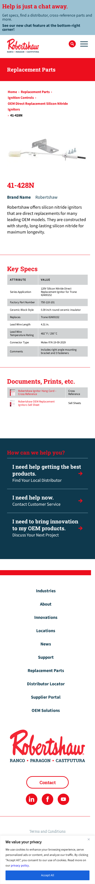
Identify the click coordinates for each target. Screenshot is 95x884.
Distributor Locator (46, 684)
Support (46, 657)
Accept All (47, 875)
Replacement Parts (46, 671)
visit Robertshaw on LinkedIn (31, 799)
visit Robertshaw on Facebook (47, 799)
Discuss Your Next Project (45, 528)
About (45, 604)
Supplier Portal (46, 697)
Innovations (45, 617)
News (45, 644)
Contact (48, 782)
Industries (46, 591)
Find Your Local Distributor (46, 473)
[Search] (72, 43)
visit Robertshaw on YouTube (63, 799)
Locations (45, 631)
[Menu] (82, 44)
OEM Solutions (46, 710)
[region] (47, 859)
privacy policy (20, 865)
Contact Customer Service (36, 500)
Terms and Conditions (47, 831)
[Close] (90, 839)
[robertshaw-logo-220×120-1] (39, 45)
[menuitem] (72, 44)
